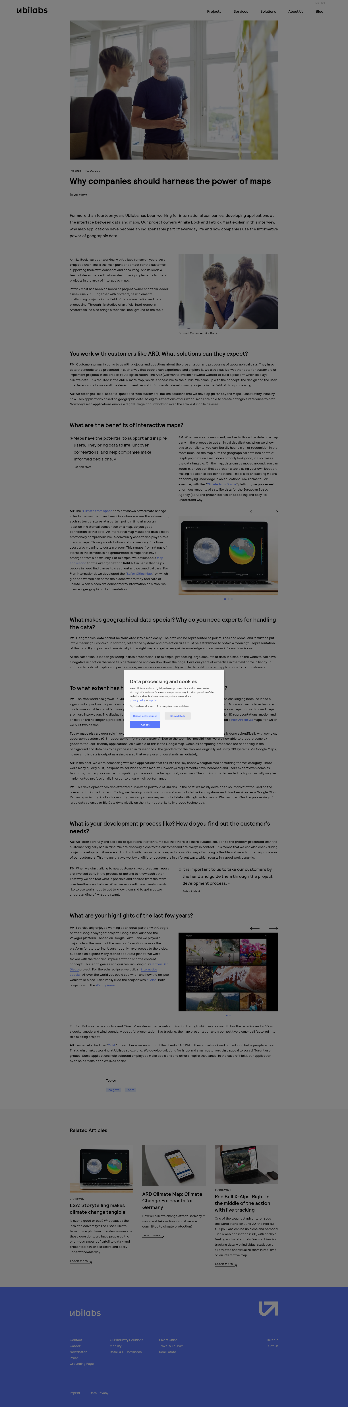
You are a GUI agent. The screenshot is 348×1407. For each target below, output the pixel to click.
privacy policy (138, 700)
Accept (145, 724)
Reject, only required (145, 715)
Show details (177, 715)
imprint (153, 700)
